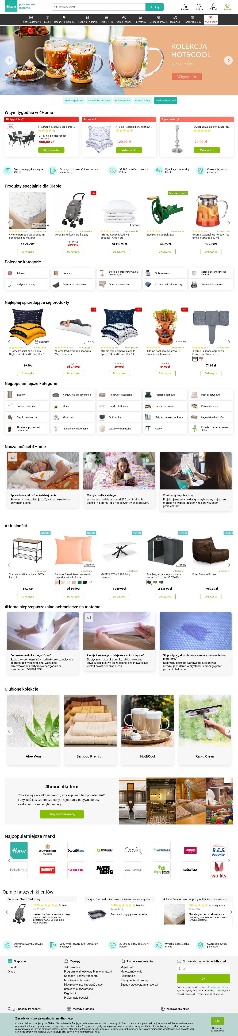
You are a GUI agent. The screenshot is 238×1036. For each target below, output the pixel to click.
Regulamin (70, 993)
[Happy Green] (162, 870)
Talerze (21, 273)
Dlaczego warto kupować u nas (83, 984)
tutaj (97, 1031)
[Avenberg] (104, 870)
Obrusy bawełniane (119, 284)
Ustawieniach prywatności (179, 1028)
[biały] (68, 582)
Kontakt (12, 967)
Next (228, 60)
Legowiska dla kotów (212, 417)
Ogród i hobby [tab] (142, 100)
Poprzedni (9, 860)
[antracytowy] (149, 582)
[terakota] (201, 358)
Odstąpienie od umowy (135, 980)
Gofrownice (115, 417)
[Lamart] (190, 850)
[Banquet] (47, 870)
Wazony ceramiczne (120, 428)
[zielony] (161, 582)
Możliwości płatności (77, 980)
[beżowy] (63, 582)
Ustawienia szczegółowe (217, 1029)
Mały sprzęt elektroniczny (169, 417)
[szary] (195, 358)
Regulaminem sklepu (218, 987)
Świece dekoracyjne (212, 284)
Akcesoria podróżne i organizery (28, 428)
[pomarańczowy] (57, 582)
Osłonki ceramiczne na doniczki (213, 273)
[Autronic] (47, 850)
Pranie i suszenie (26, 406)
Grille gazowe (162, 273)
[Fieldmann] (104, 850)
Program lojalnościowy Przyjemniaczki (88, 971)
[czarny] (85, 582)
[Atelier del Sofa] (133, 870)
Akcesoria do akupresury (168, 284)
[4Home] (19, 850)
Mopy (66, 406)
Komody (67, 273)
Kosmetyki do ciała (165, 406)
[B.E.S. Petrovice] (219, 850)
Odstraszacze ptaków (74, 284)
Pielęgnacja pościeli (76, 997)
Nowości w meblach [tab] (99, 100)
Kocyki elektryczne (119, 406)
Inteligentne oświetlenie (76, 428)
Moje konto (127, 967)
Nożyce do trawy (26, 284)
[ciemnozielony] (79, 582)
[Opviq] (133, 850)
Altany (158, 428)
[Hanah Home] (19, 870)
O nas (11, 971)
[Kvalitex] (76, 850)
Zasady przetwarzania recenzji (139, 984)
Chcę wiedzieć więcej (62, 814)
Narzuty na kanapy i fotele (77, 394)
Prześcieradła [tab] (122, 100)
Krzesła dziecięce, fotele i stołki (215, 428)
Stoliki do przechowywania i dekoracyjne (124, 273)
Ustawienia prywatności (78, 989)
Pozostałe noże (209, 406)
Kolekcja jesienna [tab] (74, 100)
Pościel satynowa (210, 394)
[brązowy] (74, 582)
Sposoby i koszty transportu (81, 976)
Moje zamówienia (131, 971)
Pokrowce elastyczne (120, 394)
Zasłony (21, 394)
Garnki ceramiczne (27, 417)
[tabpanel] (119, 60)
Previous (9, 60)
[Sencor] (76, 870)
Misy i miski (69, 417)
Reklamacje (128, 976)
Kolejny (229, 860)
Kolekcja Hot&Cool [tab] (166, 100)
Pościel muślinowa (165, 394)
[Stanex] (162, 850)
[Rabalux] (190, 870)
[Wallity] (219, 870)
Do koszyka (27, 251)
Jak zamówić (72, 967)
